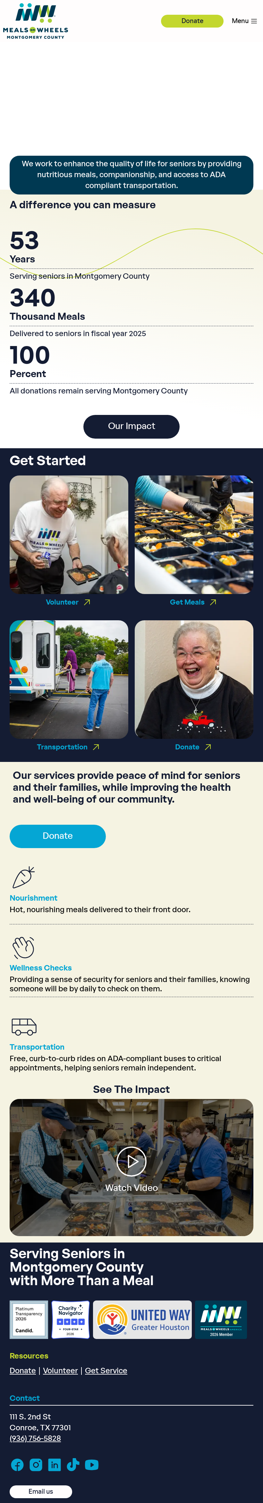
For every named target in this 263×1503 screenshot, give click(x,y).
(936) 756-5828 (35, 1438)
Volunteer (60, 1371)
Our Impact (131, 426)
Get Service (106, 1371)
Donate (192, 21)
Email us (41, 1492)
